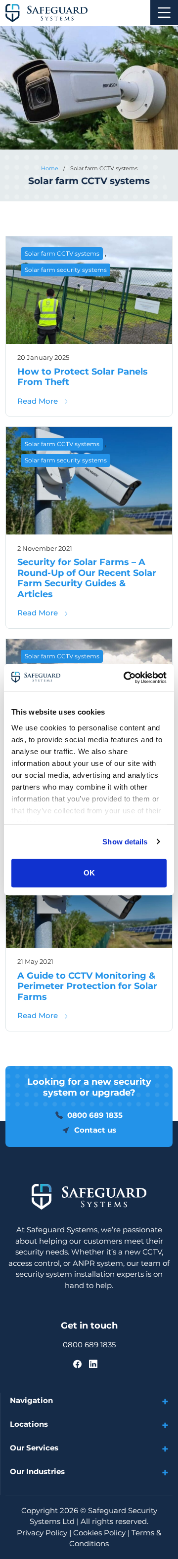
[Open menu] (164, 12)
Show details (124, 841)
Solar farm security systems (66, 269)
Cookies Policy (99, 1532)
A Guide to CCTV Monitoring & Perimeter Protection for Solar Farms (87, 986)
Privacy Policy (42, 1532)
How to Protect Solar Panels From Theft (82, 377)
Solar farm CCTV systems (62, 253)
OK (89, 873)
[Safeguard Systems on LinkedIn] (93, 1364)
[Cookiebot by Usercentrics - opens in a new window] (126, 677)
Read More (43, 401)
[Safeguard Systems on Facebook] (77, 1364)
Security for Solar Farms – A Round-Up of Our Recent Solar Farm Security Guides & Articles (86, 578)
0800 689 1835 (89, 1344)
